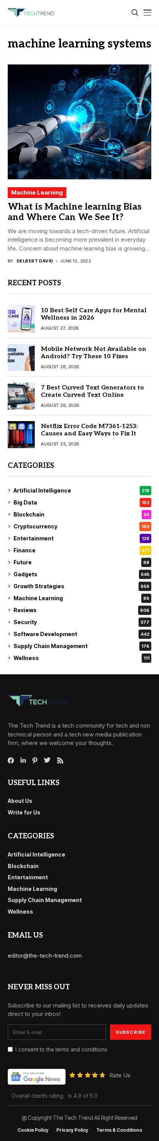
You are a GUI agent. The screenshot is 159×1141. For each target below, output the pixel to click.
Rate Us (119, 1075)
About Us (20, 800)
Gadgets (81, 574)
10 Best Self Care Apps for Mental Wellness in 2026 (94, 314)
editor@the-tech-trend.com (45, 955)
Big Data (81, 502)
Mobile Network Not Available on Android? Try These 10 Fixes (93, 352)
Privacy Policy (72, 1130)
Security (81, 622)
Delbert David (35, 261)
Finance (81, 550)
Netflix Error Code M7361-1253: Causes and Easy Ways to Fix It (89, 430)
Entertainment (81, 538)
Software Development (81, 634)
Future (81, 562)
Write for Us (24, 812)
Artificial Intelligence (81, 490)
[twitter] (47, 760)
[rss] (60, 760)
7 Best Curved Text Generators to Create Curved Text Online (92, 391)
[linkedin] (23, 760)
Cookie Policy (33, 1130)
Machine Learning (37, 192)
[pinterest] (34, 760)
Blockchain (81, 514)
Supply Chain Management (81, 646)
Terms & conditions (119, 1130)
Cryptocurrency (81, 526)
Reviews (81, 610)
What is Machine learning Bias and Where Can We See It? (75, 212)
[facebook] (11, 760)
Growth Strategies (81, 586)
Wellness (81, 658)
